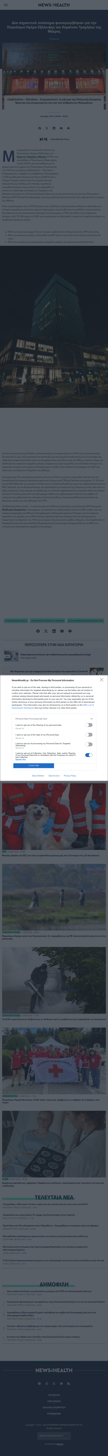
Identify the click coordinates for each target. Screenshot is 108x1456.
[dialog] (54, 728)
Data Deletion (38, 776)
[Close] (102, 680)
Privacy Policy (70, 776)
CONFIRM (34, 766)
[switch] (89, 725)
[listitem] (54, 718)
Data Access (54, 776)
